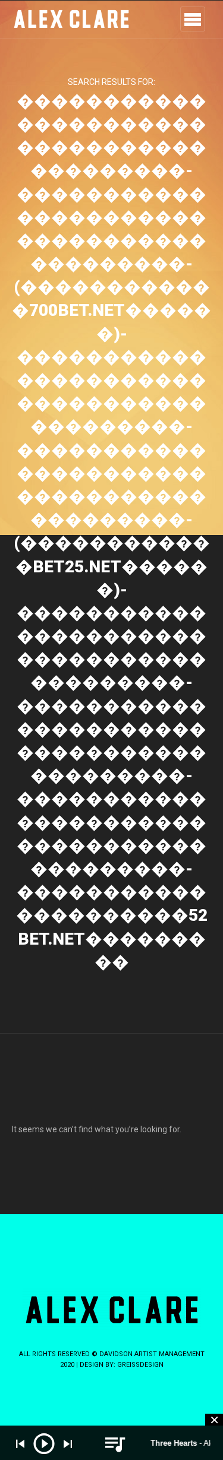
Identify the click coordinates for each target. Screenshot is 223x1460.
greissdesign (140, 1365)
